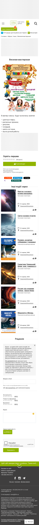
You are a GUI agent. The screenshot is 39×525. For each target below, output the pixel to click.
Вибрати (8, 432)
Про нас (11, 482)
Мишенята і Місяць (25, 313)
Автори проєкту (25, 482)
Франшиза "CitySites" (7, 472)
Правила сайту (21, 519)
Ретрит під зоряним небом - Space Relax (26, 290)
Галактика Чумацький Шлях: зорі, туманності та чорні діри (27, 266)
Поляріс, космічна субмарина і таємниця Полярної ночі (27, 242)
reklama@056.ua (6, 491)
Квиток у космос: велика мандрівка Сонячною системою (26, 194)
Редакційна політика (14, 521)
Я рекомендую (20, 164)
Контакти (17, 482)
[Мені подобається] (33, 210)
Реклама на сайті (6, 468)
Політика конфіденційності (9, 519)
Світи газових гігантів (27, 216)
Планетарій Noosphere (26, 206)
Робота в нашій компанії (8, 470)
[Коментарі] (35, 210)
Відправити (11, 450)
